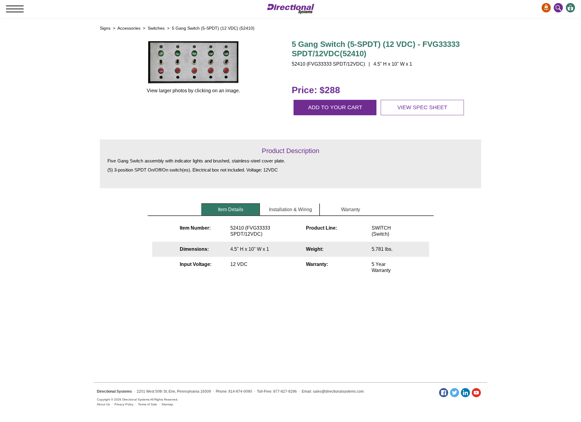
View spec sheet (422, 107)
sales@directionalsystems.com (338, 391)
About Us (103, 404)
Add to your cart (335, 107)
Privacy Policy (123, 404)
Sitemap (167, 404)
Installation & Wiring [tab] (290, 209)
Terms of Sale (147, 404)
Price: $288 (316, 90)
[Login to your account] (546, 7)
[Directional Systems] (290, 9)
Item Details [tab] (230, 209)
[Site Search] (558, 7)
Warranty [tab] (350, 209)
